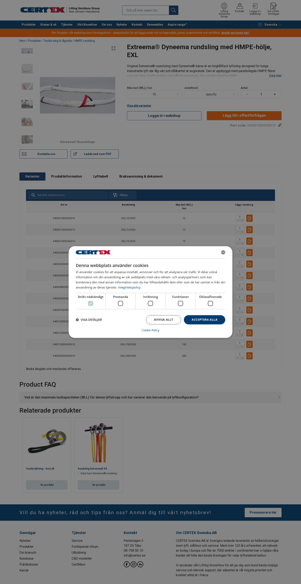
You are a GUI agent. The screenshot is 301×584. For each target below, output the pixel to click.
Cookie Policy (150, 330)
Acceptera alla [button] (204, 319)
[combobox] (223, 252)
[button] (89, 319)
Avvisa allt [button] (163, 319)
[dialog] (150, 292)
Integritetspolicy (129, 287)
